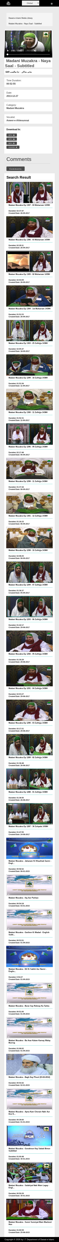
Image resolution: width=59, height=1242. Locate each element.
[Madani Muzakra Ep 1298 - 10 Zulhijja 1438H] (29, 537)
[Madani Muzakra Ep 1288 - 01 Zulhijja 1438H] (29, 779)
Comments (15, 169)
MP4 (11, 135)
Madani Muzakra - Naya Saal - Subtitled (25, 24)
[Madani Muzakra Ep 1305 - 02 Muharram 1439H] (29, 261)
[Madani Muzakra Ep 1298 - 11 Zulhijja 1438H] (29, 468)
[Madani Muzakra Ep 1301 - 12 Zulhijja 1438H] (29, 503)
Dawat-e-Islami (15, 18)
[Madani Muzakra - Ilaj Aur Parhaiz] (29, 885)
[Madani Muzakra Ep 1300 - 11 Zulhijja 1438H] (29, 399)
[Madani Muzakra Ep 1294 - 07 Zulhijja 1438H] (29, 572)
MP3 (11, 139)
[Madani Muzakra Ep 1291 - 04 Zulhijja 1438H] (29, 675)
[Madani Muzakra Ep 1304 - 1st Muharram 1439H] (29, 296)
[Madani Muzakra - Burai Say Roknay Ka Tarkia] (29, 993)
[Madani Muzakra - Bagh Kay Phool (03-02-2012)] (29, 1064)
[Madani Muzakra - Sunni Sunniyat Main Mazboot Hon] (29, 1209)
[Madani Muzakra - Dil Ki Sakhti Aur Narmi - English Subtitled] (29, 956)
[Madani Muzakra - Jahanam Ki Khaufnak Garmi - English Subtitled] (29, 848)
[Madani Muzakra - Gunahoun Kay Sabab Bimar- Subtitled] (29, 1135)
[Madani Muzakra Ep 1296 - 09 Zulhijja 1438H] (29, 434)
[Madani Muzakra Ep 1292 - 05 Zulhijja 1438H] (29, 641)
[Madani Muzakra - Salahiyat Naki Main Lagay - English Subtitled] (29, 1172)
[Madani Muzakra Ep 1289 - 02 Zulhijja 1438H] (29, 744)
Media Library (27, 18)
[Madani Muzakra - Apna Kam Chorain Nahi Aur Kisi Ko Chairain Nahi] (29, 1099)
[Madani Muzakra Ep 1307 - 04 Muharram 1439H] (29, 192)
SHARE (12, 147)
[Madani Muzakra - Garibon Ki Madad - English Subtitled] (29, 919)
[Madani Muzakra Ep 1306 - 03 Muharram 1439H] (29, 227)
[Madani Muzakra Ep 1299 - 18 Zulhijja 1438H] (29, 365)
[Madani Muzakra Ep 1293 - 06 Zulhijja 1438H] (29, 606)
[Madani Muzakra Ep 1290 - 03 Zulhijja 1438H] (29, 710)
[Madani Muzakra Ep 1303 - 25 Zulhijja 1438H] (29, 330)
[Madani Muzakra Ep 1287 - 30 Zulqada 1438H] (29, 813)
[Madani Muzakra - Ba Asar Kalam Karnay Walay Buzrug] (29, 1027)
